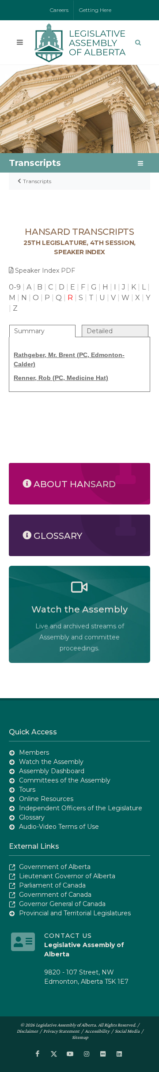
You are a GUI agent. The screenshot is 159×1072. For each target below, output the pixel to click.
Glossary (32, 817)
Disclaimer (27, 1031)
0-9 (15, 287)
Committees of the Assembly (64, 780)
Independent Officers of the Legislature (80, 808)
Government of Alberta (55, 867)
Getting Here (95, 10)
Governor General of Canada (62, 904)
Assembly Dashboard (51, 771)
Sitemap (80, 1037)
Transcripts (37, 181)
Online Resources (46, 799)
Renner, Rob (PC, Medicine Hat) (61, 377)
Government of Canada (55, 895)
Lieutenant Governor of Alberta (67, 876)
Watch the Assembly (51, 762)
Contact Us (68, 936)
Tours (27, 790)
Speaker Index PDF (45, 271)
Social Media (127, 1031)
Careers (59, 10)
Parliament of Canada (52, 885)
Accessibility (97, 1031)
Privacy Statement (61, 1031)
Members (34, 752)
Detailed (100, 331)
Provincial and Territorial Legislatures (75, 913)
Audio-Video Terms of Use (59, 827)
